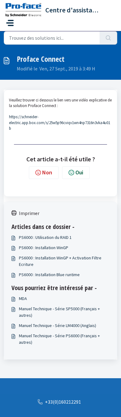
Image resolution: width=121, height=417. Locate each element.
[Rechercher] (108, 38)
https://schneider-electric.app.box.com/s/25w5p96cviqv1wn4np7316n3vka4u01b (59, 122)
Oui (79, 172)
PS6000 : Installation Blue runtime (49, 274)
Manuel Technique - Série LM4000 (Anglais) (57, 325)
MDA (23, 298)
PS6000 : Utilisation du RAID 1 (45, 237)
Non (47, 172)
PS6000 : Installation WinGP (43, 247)
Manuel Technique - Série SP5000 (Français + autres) (59, 312)
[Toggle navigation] (10, 23)
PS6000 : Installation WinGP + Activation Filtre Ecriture (60, 261)
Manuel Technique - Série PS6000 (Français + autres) (59, 339)
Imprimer (29, 213)
